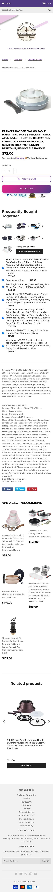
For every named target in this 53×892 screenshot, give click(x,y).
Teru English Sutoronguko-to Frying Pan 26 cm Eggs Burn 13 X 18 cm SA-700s (27, 285)
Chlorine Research (26, 815)
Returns (26, 808)
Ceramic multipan (15, 280)
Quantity (6, 165)
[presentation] (4, 721)
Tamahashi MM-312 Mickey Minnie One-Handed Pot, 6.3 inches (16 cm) (27, 331)
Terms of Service (26, 812)
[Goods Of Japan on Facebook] (20, 874)
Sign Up (45, 861)
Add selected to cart (29, 251)
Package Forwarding (26, 795)
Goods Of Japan (27, 882)
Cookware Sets (35, 59)
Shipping (19, 158)
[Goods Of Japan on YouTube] (35, 874)
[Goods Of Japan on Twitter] (16, 874)
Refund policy (26, 825)
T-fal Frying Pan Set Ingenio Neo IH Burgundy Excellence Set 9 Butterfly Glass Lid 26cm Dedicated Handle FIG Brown (26, 744)
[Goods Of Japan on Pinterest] (25, 874)
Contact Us (26, 802)
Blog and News (26, 819)
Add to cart (26, 765)
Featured (18, 59)
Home (5, 59)
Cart (48, 3)
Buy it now (26, 188)
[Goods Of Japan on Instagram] (30, 874)
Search (26, 798)
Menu (8, 3)
